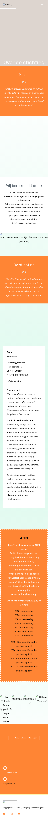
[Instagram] (11, 814)
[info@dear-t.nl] (5, 779)
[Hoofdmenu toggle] (42, 4)
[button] (2, 238)
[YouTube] (19, 814)
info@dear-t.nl (9, 784)
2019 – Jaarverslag (24, 635)
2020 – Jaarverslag (24, 631)
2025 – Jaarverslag (24, 611)
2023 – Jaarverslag (24, 619)
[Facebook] (4, 814)
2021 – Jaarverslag (24, 627)
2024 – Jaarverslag (24, 615)
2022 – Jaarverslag (24, 623)
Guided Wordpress (38, 808)
